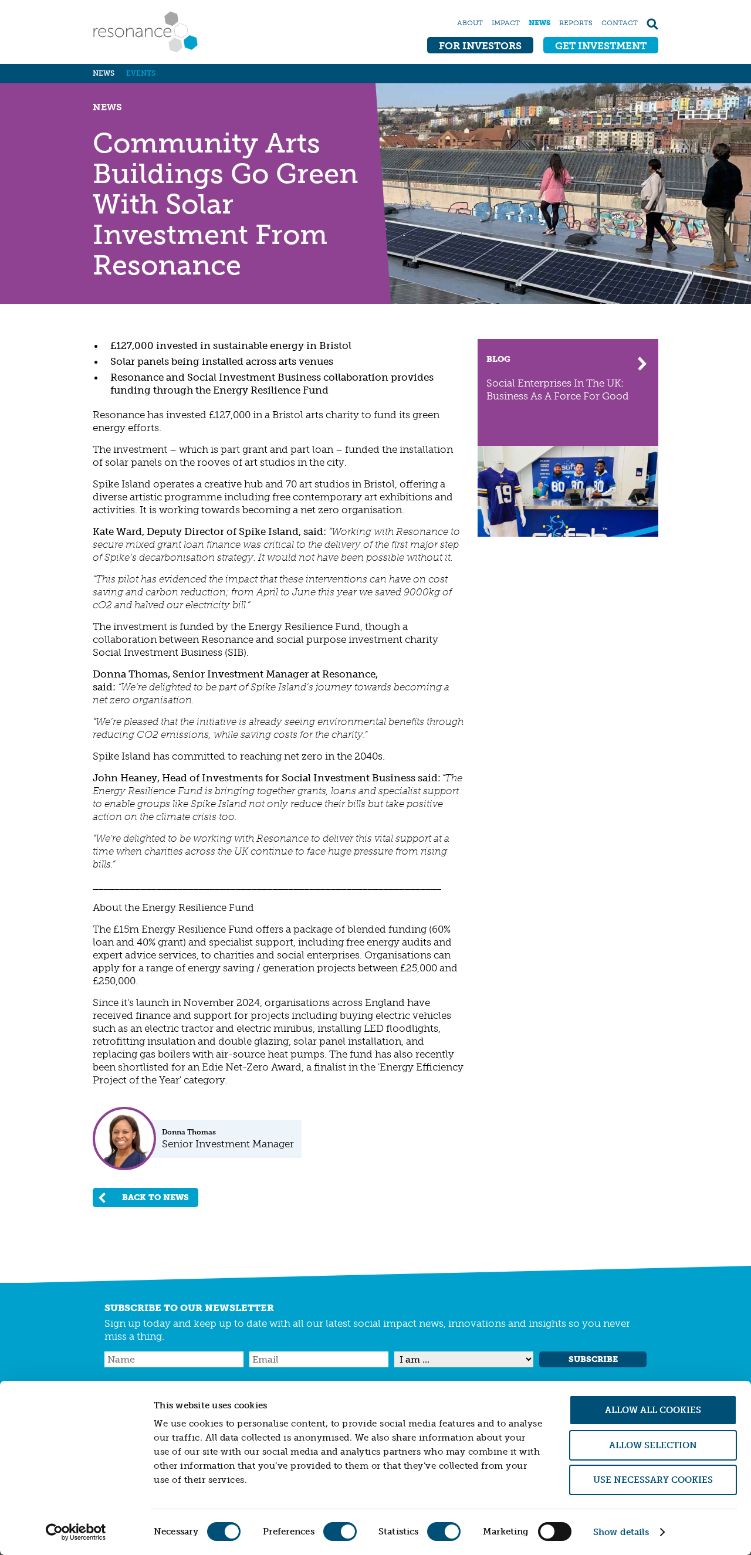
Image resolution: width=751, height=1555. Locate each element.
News (539, 23)
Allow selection (653, 1445)
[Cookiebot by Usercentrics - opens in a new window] (76, 1532)
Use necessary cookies (653, 1480)
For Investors (480, 46)
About (470, 23)
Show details (621, 1532)
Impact (506, 23)
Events (140, 73)
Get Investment (601, 46)
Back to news (155, 1197)
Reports (576, 23)
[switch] (340, 1531)
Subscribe (593, 1359)
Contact (619, 23)
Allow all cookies (653, 1410)
